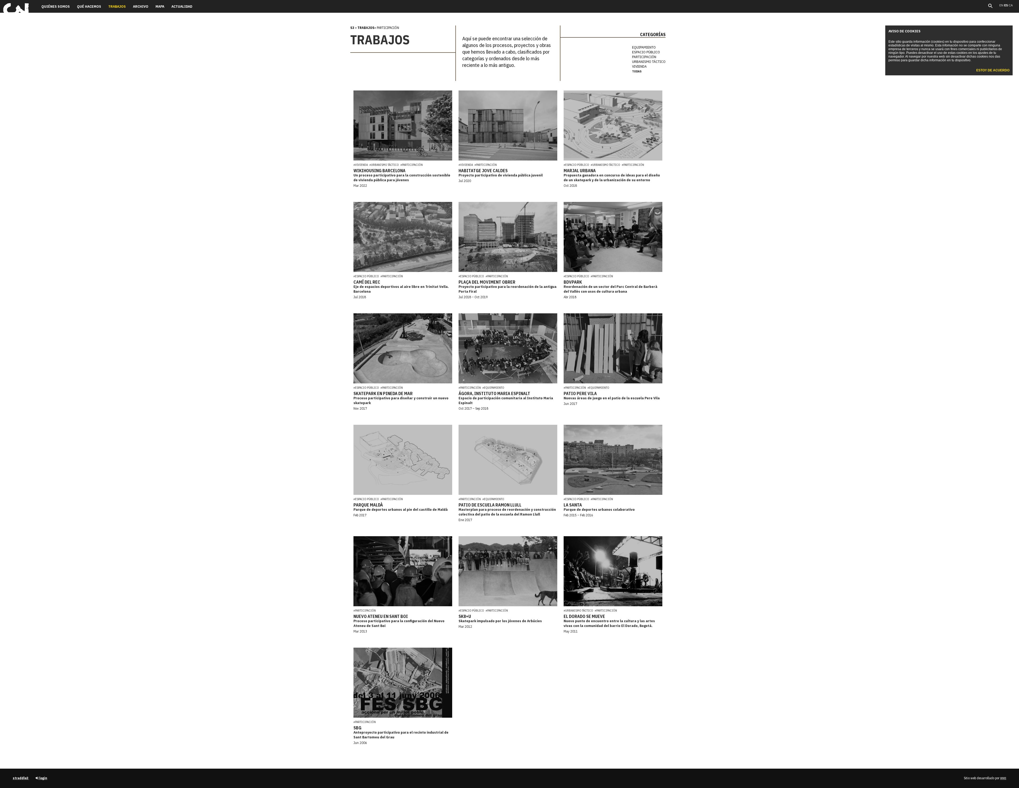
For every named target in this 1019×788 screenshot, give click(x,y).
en (1001, 5)
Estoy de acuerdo (992, 70)
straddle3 (21, 778)
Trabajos (365, 27)
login (42, 778)
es (1006, 5)
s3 (352, 27)
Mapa (160, 6)
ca (1011, 5)
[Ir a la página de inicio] (16, 14)
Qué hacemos (89, 6)
